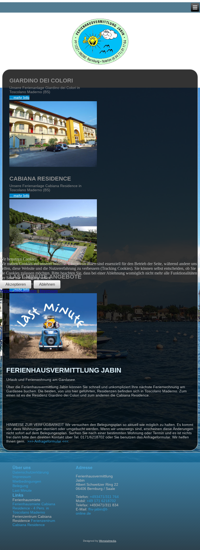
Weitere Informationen (18, 291)
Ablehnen (47, 284)
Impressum (49, 291)
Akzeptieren (15, 284)
